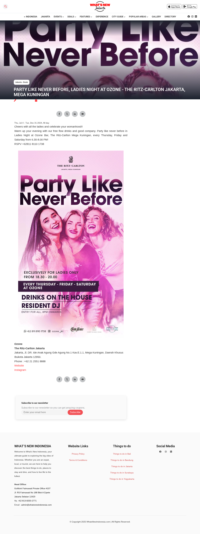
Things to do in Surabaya (122, 472)
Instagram (20, 370)
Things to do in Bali (122, 454)
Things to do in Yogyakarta (122, 479)
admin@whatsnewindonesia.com (36, 505)
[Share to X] (67, 379)
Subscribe (75, 412)
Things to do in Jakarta (122, 466)
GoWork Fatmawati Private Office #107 (32, 488)
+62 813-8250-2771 (27, 501)
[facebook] (160, 451)
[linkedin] (171, 451)
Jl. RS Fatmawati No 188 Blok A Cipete (32, 492)
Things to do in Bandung (122, 460)
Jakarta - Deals (21, 82)
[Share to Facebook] (59, 379)
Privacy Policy (78, 454)
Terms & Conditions (78, 460)
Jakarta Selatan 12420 (24, 496)
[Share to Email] (83, 379)
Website (19, 365)
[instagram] (166, 451)
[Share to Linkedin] (75, 379)
